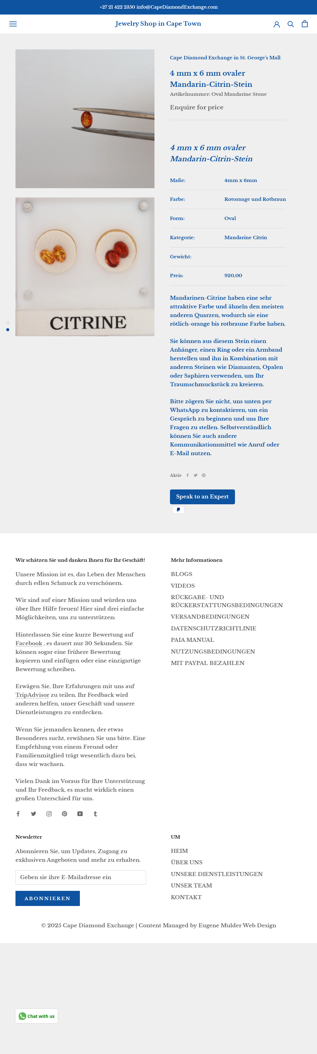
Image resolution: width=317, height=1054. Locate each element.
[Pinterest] (204, 475)
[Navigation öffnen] (13, 24)
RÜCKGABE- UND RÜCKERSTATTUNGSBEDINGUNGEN (227, 601)
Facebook (28, 643)
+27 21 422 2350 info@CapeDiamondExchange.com (159, 7)
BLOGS (181, 574)
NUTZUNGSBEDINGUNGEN (213, 652)
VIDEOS (183, 586)
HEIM (179, 851)
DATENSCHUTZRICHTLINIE (213, 628)
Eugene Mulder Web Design (237, 925)
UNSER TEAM (191, 886)
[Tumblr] (95, 813)
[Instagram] (49, 813)
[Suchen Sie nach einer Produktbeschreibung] (291, 23)
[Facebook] (187, 475)
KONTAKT (186, 897)
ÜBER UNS (186, 862)
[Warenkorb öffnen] (305, 23)
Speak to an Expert (202, 496)
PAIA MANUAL (192, 640)
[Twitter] (196, 475)
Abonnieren (47, 898)
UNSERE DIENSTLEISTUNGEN (217, 874)
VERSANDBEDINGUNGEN (210, 617)
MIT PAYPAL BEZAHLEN (208, 663)
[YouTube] (80, 813)
